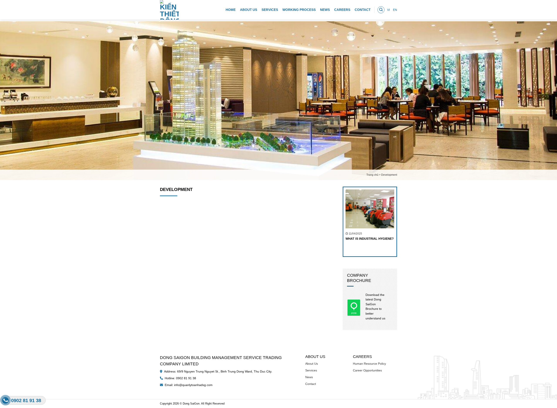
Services (270, 10)
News (325, 10)
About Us (248, 10)
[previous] (340, 221)
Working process (299, 10)
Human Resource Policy (369, 363)
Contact (363, 10)
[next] (400, 221)
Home (231, 10)
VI (388, 10)
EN (395, 10)
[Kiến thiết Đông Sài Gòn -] (170, 10)
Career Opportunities (367, 370)
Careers (342, 10)
